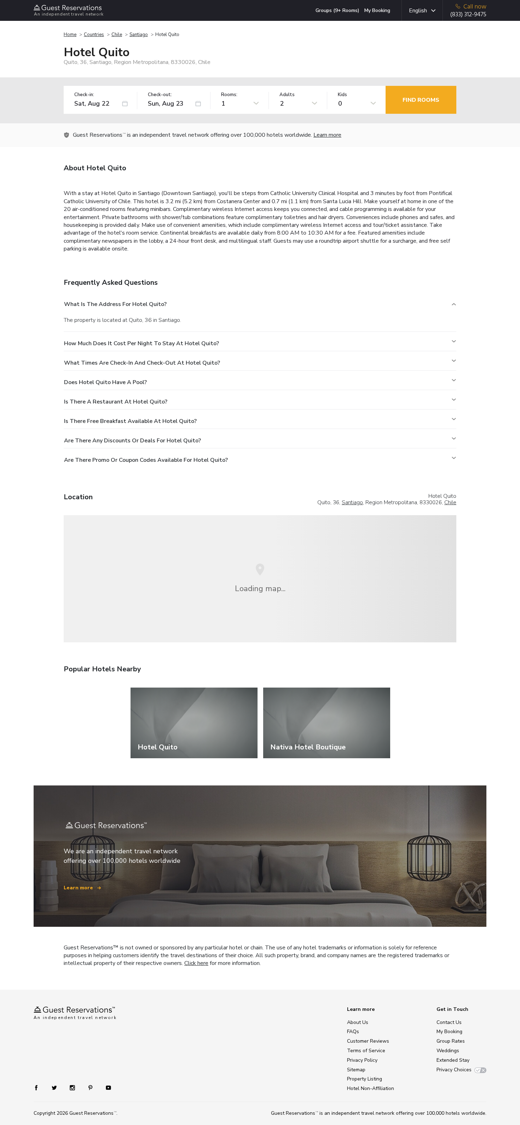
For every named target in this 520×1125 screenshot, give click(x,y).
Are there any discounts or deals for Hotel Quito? (132, 440)
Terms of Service (366, 1050)
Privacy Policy (362, 1060)
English (418, 10)
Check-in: (84, 95)
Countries (94, 34)
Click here (196, 963)
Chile (116, 34)
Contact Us (449, 1022)
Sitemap (356, 1069)
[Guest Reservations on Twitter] (55, 1087)
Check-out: (160, 95)
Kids (342, 95)
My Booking (377, 10)
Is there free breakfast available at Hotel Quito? (130, 421)
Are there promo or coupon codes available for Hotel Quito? (146, 460)
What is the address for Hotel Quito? (115, 304)
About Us (357, 1022)
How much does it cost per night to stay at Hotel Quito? (141, 343)
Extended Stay (453, 1060)
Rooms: (229, 95)
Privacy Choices (454, 1069)
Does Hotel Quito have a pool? (105, 382)
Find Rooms (421, 100)
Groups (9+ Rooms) (337, 10)
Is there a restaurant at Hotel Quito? (115, 402)
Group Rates (451, 1041)
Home (70, 34)
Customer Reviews (368, 1041)
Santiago (138, 34)
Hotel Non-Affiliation (370, 1088)
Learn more (327, 135)
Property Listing (364, 1079)
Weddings (448, 1050)
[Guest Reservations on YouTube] (105, 1087)
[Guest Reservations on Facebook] (40, 1087)
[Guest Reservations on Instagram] (73, 1087)
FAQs (353, 1031)
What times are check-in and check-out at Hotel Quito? (142, 363)
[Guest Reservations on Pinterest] (91, 1087)
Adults (287, 95)
